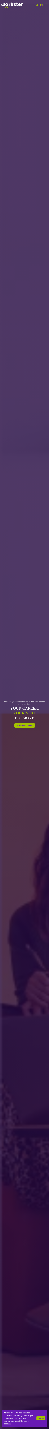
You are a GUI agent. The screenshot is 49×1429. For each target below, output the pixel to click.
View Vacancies (24, 725)
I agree (41, 1418)
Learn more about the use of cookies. (16, 1422)
